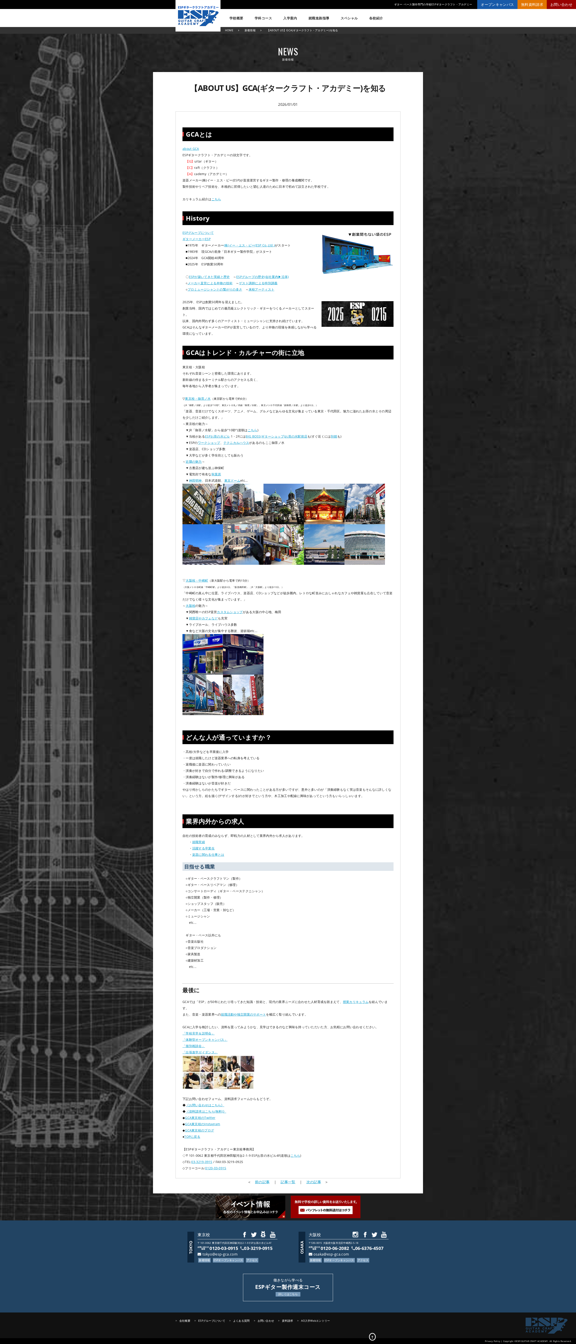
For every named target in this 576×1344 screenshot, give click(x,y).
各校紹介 (376, 18)
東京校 (204, 1234)
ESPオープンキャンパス (228, 1260)
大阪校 (190, 605)
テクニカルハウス (236, 442)
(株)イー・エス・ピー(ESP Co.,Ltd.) (249, 245)
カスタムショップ (230, 612)
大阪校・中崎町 (197, 580)
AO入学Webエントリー (315, 1321)
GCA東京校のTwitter (200, 1118)
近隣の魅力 (194, 461)
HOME (229, 30)
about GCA (190, 149)
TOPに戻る (192, 1136)
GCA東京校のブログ (199, 1130)
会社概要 (184, 1321)
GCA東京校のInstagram (202, 1124)
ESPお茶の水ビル (217, 436)
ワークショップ (209, 442)
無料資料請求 (532, 4)
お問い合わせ (561, 4)
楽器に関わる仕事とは (208, 854)
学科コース (263, 18)
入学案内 (290, 18)
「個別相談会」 (193, 1046)
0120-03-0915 (215, 1168)
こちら (216, 199)
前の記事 (262, 1181)
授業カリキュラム (356, 1002)
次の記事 (313, 1181)
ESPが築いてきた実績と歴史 (209, 277)
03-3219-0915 (201, 1162)
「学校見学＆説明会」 (198, 1033)
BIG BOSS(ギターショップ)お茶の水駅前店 (276, 436)
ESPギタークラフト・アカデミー (198, 16)
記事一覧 (288, 1181)
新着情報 (250, 30)
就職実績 (198, 842)
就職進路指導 (318, 18)
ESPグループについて (198, 232)
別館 (334, 436)
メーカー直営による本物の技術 (210, 283)
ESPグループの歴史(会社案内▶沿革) (262, 277)
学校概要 (236, 18)
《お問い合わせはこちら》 (205, 1105)
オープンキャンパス (497, 4)
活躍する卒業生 (203, 848)
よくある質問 (241, 1321)
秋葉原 (216, 474)
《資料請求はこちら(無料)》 (206, 1111)
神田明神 (195, 480)
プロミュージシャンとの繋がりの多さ (215, 289)
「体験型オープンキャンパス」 (204, 1039)
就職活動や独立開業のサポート (243, 1014)
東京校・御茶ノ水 (198, 398)
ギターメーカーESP (196, 239)
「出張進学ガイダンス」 (200, 1052)
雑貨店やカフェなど (203, 618)
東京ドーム (232, 480)
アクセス (252, 1260)
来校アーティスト (261, 289)
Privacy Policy (492, 1341)
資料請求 (287, 1321)
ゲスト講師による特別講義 (258, 283)
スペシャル (349, 18)
